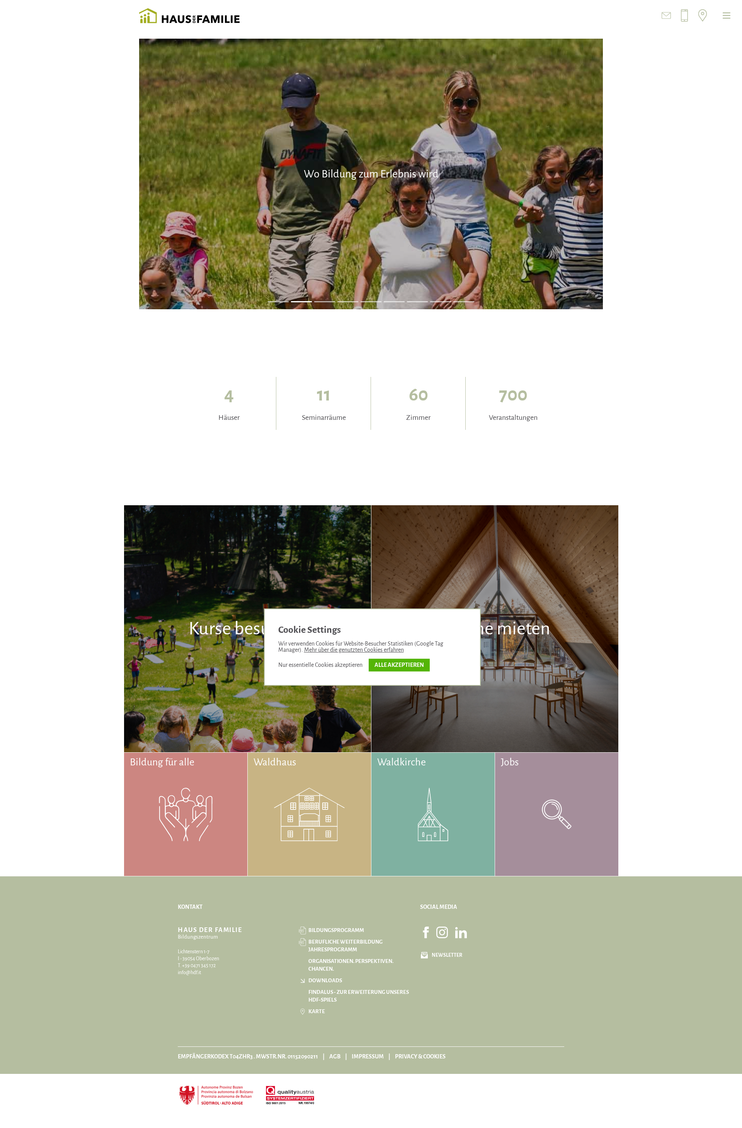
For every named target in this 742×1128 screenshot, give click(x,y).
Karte (316, 1011)
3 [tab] (324, 301)
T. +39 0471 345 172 (197, 965)
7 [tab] (417, 301)
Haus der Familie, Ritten (189, 15)
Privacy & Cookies (420, 1056)
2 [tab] (301, 301)
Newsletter (447, 955)
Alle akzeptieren (399, 665)
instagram (442, 932)
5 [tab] (371, 301)
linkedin (461, 932)
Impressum (368, 1056)
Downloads (325, 980)
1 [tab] (278, 301)
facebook (426, 932)
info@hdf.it (189, 972)
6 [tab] (394, 301)
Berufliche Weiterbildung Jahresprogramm (345, 945)
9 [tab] (463, 301)
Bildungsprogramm (336, 930)
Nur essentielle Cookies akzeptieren (320, 665)
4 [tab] (347, 301)
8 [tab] (440, 301)
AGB (334, 1056)
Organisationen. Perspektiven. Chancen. (350, 965)
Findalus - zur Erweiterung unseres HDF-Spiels (358, 996)
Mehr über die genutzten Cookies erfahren (354, 650)
